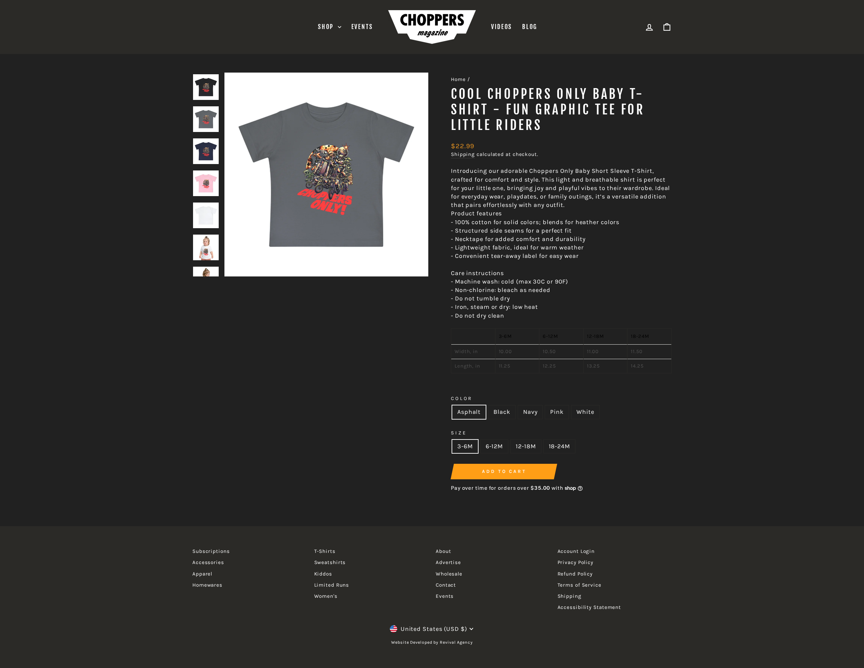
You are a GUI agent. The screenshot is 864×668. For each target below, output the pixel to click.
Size (459, 433)
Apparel (202, 574)
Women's (326, 596)
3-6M (465, 446)
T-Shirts (324, 551)
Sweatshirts (330, 562)
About (443, 551)
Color (462, 398)
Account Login (576, 551)
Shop (327, 26)
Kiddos (323, 574)
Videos (501, 26)
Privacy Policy (576, 562)
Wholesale (449, 574)
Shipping (463, 154)
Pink (557, 412)
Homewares (207, 585)
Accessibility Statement (589, 607)
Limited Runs (331, 585)
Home (458, 79)
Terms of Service (579, 585)
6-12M (494, 446)
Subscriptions (211, 551)
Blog (529, 26)
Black (501, 412)
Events (362, 26)
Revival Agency (455, 642)
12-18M (526, 446)
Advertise (448, 562)
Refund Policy (575, 574)
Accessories (208, 562)
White (585, 412)
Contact (446, 585)
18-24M (559, 446)
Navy (530, 412)
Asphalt (469, 412)
